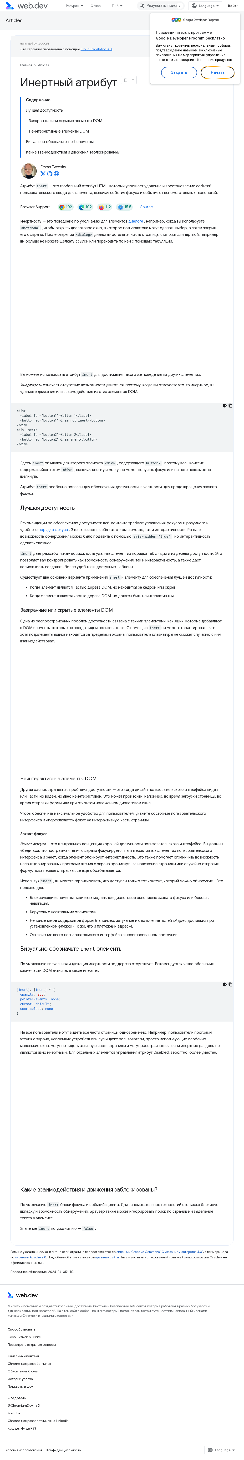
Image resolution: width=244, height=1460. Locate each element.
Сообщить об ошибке (24, 1337)
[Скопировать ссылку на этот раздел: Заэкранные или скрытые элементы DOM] (117, 610)
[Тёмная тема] (225, 405)
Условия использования (24, 1450)
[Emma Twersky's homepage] (56, 175)
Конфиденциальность (63, 1450)
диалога (135, 221)
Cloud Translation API (96, 49)
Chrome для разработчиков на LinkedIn (38, 1421)
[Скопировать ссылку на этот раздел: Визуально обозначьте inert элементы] (126, 949)
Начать (217, 72)
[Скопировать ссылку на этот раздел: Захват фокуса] (51, 834)
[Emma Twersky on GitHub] (49, 175)
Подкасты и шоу (20, 1386)
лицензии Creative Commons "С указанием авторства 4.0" (159, 1252)
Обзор (96, 6)
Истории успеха (20, 1379)
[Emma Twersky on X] (43, 175)
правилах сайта (107, 1257)
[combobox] (161, 5)
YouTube (14, 1413)
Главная (26, 65)
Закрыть (179, 72)
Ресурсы (72, 6)
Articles (14, 21)
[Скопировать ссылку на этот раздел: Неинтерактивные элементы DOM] (101, 779)
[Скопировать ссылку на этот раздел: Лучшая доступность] (79, 508)
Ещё (115, 6)
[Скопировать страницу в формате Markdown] (125, 80)
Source (146, 207)
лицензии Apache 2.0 (30, 1257)
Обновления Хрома (23, 1371)
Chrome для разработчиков (29, 1363)
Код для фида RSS (22, 1428)
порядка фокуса (53, 529)
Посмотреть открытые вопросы (32, 1344)
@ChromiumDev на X (24, 1405)
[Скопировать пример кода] (230, 405)
